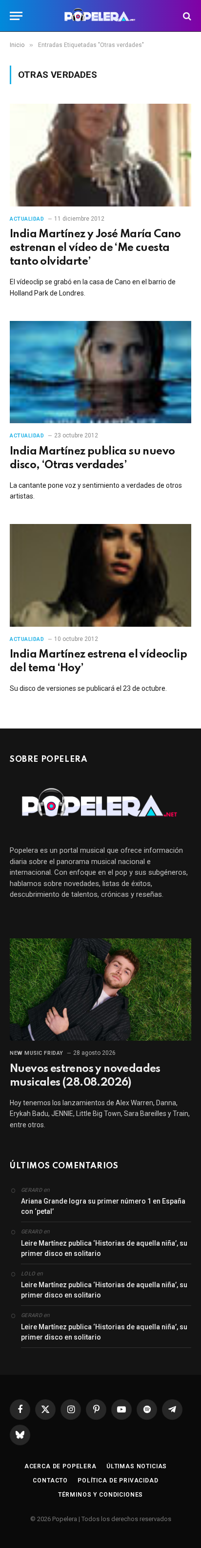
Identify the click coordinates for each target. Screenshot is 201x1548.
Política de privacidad (118, 1480)
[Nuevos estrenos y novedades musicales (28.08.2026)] (100, 989)
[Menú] (16, 16)
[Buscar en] (186, 16)
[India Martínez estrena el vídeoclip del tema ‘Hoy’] (100, 575)
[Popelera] (101, 16)
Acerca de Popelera (60, 1466)
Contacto (50, 1480)
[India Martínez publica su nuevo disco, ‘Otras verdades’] (100, 372)
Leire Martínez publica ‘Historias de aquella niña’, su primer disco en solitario (104, 1248)
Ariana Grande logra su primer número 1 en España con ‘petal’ (103, 1206)
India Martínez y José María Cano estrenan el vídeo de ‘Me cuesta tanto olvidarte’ (95, 248)
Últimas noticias (136, 1466)
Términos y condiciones (100, 1494)
